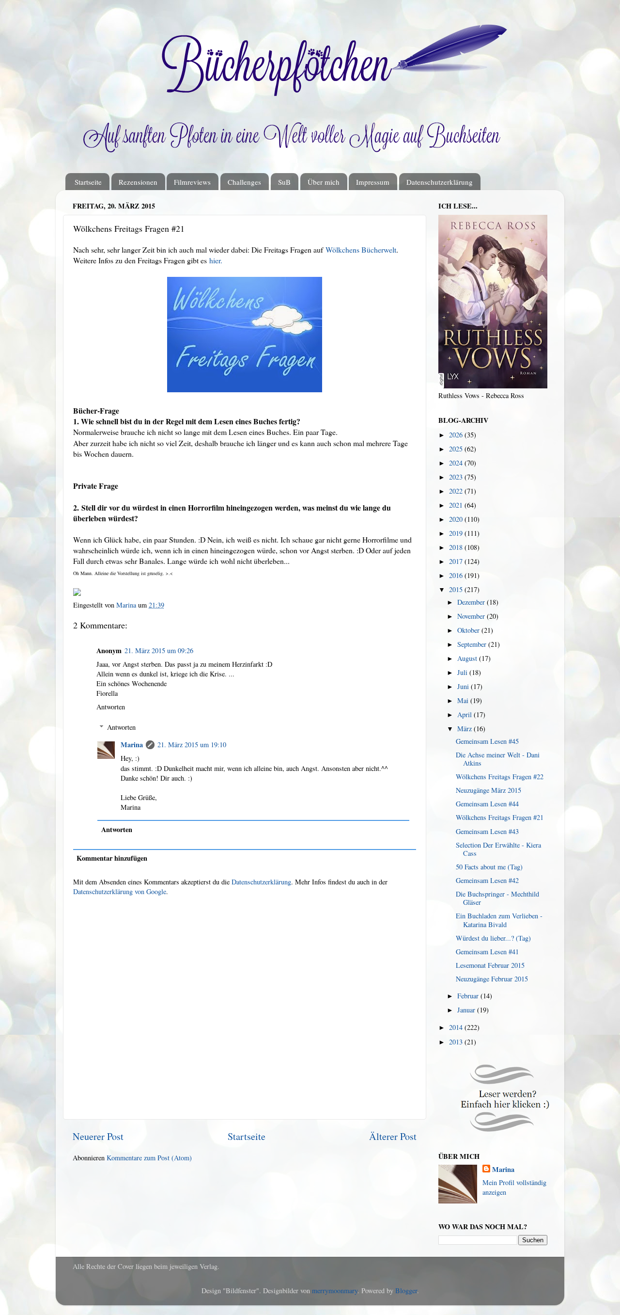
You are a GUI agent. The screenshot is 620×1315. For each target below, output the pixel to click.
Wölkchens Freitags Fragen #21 (499, 817)
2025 (457, 448)
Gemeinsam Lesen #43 (487, 831)
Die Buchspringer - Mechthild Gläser (497, 898)
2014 (457, 1027)
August (468, 658)
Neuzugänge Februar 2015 (492, 978)
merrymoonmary (334, 1290)
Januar (467, 1009)
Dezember (472, 602)
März (465, 728)
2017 (457, 561)
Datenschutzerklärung (439, 182)
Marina (132, 744)
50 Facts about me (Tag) (489, 866)
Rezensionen (138, 182)
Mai (463, 700)
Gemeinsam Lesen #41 (487, 951)
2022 (457, 491)
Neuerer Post (98, 1136)
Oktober (469, 630)
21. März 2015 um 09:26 (158, 650)
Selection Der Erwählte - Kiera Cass (498, 849)
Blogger (406, 1290)
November (472, 616)
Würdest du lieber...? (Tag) (493, 938)
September (472, 644)
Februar (468, 995)
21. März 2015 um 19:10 (191, 744)
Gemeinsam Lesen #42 (487, 880)
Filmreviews (192, 182)
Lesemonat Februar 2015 (490, 965)
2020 (457, 519)
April (465, 714)
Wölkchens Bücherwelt (361, 249)
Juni (464, 686)
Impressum (372, 182)
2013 (457, 1041)
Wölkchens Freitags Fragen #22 (499, 776)
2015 (457, 589)
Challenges (244, 182)
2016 (457, 575)
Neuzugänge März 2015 (488, 790)
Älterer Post (393, 1136)
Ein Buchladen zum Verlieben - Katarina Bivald (499, 920)
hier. (215, 260)
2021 (457, 505)
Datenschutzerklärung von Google (119, 891)
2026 (457, 434)
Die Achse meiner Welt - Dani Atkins (498, 759)
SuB (284, 182)
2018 (457, 547)
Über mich (324, 182)
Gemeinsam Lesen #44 (487, 803)
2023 (457, 476)
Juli (463, 672)
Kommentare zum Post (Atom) (149, 1157)
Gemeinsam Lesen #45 (487, 741)
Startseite (88, 182)
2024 (457, 462)
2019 (457, 533)
